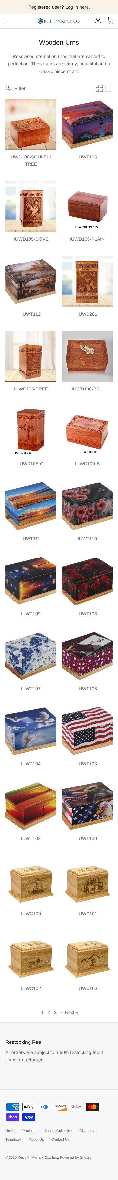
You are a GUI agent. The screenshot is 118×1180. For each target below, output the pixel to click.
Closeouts (87, 1131)
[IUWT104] (30, 731)
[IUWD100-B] (87, 431)
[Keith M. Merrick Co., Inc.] (59, 21)
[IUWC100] (30, 881)
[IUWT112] (30, 281)
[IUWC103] (87, 955)
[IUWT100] (87, 806)
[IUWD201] (87, 281)
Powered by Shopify (76, 1157)
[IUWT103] (87, 731)
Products (29, 1131)
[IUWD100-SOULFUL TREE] (30, 124)
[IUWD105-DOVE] (30, 206)
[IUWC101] (87, 881)
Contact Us (60, 1139)
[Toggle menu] (7, 21)
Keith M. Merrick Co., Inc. (38, 1157)
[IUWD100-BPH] (87, 356)
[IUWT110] (87, 506)
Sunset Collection (58, 1131)
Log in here (77, 7)
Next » (71, 1012)
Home (10, 1131)
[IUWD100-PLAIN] (87, 206)
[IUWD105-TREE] (30, 356)
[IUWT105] (87, 124)
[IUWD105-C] (30, 431)
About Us (36, 1139)
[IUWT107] (30, 656)
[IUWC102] (30, 955)
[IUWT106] (87, 656)
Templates (13, 1139)
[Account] (96, 21)
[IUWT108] (87, 581)
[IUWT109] (30, 581)
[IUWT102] (30, 806)
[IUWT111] (30, 506)
